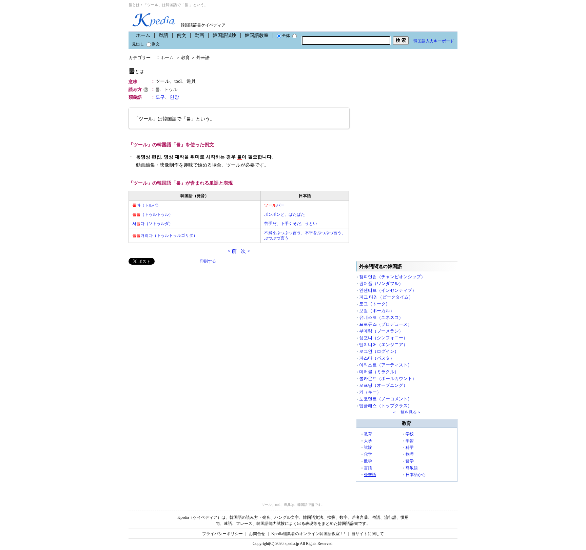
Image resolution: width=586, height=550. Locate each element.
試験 (368, 447)
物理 (410, 454)
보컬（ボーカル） (376, 310)
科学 (410, 447)
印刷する (208, 261)
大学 (368, 440)
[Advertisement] (179, 312)
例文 (181, 35)
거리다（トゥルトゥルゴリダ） (164, 235)
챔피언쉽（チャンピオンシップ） (392, 276)
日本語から (416, 474)
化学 (368, 454)
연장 (174, 97)
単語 (163, 35)
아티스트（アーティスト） (385, 364)
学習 (410, 440)
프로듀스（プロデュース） (385, 324)
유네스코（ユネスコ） (381, 317)
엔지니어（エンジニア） (383, 344)
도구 (160, 97)
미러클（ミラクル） (379, 371)
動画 (199, 35)
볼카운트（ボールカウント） (387, 378)
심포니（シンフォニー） (383, 337)
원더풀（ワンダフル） (381, 283)
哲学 (410, 461)
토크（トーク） (374, 303)
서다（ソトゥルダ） (152, 223)
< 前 (232, 251)
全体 (286, 35)
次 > (245, 251)
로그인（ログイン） (379, 351)
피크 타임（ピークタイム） (386, 297)
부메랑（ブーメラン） (381, 331)
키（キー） (370, 392)
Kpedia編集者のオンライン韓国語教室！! (308, 533)
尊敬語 (412, 468)
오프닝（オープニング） (383, 385)
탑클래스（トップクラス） (385, 405)
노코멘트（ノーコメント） (385, 398)
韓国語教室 (257, 35)
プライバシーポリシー (222, 533)
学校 (410, 434)
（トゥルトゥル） (152, 214)
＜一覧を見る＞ (406, 412)
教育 (185, 57)
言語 (368, 468)
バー (274, 205)
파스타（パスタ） (376, 358)
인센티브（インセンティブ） (387, 290)
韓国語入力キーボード (433, 41)
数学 (368, 461)
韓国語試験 (224, 35)
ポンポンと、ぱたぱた (284, 214)
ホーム (143, 35)
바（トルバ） (146, 205)
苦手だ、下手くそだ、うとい (290, 223)
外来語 (203, 57)
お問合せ (257, 533)
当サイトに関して (367, 533)
